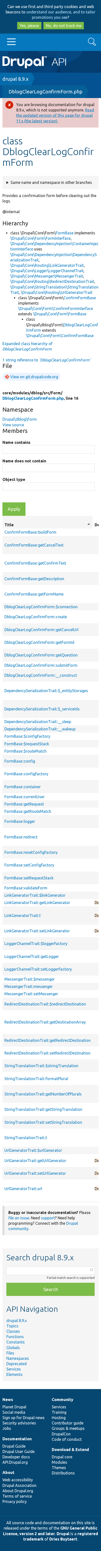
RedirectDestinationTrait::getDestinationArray (45, 1022)
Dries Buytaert (63, 1539)
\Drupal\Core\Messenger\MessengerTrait (46, 276)
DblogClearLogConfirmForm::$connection (41, 607)
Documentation (17, 1439)
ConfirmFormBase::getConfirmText (35, 563)
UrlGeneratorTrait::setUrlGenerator (35, 1173)
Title (47, 525)
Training (59, 1412)
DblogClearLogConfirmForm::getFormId (39, 642)
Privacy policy (14, 1501)
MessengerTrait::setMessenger (31, 994)
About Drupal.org (17, 1491)
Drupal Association (19, 1485)
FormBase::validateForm (25, 888)
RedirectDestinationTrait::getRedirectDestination (47, 1040)
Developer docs (16, 1457)
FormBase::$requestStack (26, 744)
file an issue (18, 1218)
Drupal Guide (13, 1446)
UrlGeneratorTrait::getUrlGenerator (35, 1160)
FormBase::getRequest (24, 804)
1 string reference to (46, 360)
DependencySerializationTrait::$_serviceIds (42, 709)
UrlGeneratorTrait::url (23, 1188)
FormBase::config (19, 761)
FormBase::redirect (21, 837)
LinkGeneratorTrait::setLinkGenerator (37, 931)
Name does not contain (24, 461)
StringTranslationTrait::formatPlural (36, 1078)
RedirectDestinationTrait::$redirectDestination (45, 1004)
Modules (59, 1462)
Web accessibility (17, 1480)
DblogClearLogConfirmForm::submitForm (40, 665)
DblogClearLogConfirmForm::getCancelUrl (41, 629)
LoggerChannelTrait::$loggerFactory (35, 943)
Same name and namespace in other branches (51, 182)
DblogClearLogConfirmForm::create (35, 617)
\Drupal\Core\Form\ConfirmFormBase (60, 335)
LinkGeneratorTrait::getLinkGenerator (37, 902)
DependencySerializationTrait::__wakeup (40, 729)
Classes (13, 1331)
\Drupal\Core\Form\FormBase (59, 314)
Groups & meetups (68, 1428)
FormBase (65, 233)
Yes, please (29, 25)
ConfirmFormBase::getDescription (34, 579)
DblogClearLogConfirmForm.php (45, 91)
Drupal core (62, 1457)
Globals (13, 1347)
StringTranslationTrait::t (25, 1137)
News (7, 1399)
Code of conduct (67, 1439)
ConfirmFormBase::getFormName (33, 594)
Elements (14, 1374)
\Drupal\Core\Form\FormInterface (40, 238)
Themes (59, 1467)
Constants (15, 1342)
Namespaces (17, 1358)
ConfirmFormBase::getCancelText (33, 545)
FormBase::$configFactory (27, 736)
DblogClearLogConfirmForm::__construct (40, 675)
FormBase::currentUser (24, 797)
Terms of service (17, 1496)
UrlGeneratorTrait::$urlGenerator (33, 1150)
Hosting (59, 1417)
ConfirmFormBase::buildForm (30, 532)
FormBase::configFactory (26, 774)
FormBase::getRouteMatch (27, 811)
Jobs (6, 1428)
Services (13, 1369)
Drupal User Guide (18, 1451)
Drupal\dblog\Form (19, 419)
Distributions (63, 1473)
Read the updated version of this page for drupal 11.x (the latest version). (55, 115)
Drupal (63, 1533)
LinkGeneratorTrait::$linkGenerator (34, 895)
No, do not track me (63, 25)
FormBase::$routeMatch (25, 751)
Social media (13, 1412)
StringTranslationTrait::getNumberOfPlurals (43, 1094)
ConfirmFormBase (79, 298)
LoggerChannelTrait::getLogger (31, 956)
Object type (13, 479)
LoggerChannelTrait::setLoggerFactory (38, 969)
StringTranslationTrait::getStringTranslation (43, 1109)
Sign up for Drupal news (23, 1417)
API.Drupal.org (15, 1462)
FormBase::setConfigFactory (29, 865)
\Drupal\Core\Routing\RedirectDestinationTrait (52, 281)
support (48, 1218)
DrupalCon (61, 1434)
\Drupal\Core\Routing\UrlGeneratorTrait (56, 292)
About (8, 1472)
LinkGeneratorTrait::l (22, 915)
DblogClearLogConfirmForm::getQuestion (41, 655)
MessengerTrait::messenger (28, 986)
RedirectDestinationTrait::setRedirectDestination (47, 1053)
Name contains (16, 442)
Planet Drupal (14, 1407)
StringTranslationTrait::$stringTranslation (41, 1066)
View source (13, 425)
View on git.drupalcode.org (34, 377)
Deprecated (16, 1364)
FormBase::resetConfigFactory (31, 852)
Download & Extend (70, 1449)
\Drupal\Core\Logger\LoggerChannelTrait (47, 270)
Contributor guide (67, 1423)
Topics (12, 1326)
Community (62, 1399)
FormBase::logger (19, 821)
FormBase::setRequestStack (28, 878)
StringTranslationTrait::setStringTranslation (43, 1122)
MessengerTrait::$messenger (29, 979)
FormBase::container (22, 787)
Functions (15, 1336)
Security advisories (19, 1423)
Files (10, 1353)
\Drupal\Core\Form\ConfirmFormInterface (55, 308)
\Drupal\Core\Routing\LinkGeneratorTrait (47, 265)
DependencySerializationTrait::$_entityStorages (46, 690)
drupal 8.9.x (15, 79)
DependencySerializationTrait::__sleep (37, 721)
